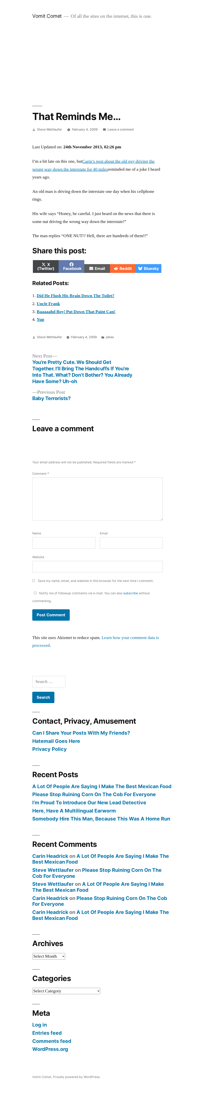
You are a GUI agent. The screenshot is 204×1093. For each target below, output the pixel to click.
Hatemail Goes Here (56, 741)
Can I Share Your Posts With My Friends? (81, 733)
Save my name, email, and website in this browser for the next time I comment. (96, 581)
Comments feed (51, 1041)
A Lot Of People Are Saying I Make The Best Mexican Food (102, 786)
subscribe (130, 593)
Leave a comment (121, 129)
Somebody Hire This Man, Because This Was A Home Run (101, 819)
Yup (40, 319)
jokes (110, 337)
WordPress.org (50, 1049)
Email (104, 533)
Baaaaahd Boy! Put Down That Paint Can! (76, 311)
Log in (39, 1025)
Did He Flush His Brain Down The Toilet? (75, 295)
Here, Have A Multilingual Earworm (74, 811)
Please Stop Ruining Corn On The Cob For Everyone (94, 794)
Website (38, 557)
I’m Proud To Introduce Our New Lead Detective (89, 803)
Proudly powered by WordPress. (76, 1077)
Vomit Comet (47, 16)
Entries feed (47, 1033)
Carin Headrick (50, 856)
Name (36, 533)
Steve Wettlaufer (49, 129)
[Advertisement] (102, 63)
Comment (40, 474)
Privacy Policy (49, 749)
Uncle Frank (48, 303)
